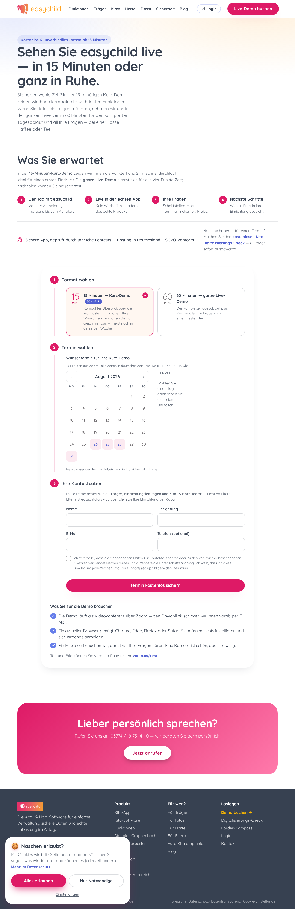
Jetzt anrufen (147, 753)
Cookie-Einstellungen (260, 901)
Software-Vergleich (132, 874)
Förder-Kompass (236, 828)
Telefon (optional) (173, 533)
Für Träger (178, 812)
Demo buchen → (236, 812)
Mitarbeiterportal (129, 843)
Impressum (177, 901)
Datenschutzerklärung (176, 563)
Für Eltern (177, 835)
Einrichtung (167, 508)
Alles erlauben (38, 880)
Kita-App (122, 812)
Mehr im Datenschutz (30, 866)
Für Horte (177, 828)
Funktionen (78, 8)
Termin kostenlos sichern (155, 585)
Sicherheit (165, 8)
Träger (100, 8)
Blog (184, 8)
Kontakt (228, 843)
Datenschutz (198, 901)
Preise (120, 866)
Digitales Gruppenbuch (135, 835)
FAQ (118, 882)
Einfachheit (124, 858)
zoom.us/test (145, 655)
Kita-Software (127, 820)
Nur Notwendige (96, 880)
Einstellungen (67, 894)
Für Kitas (176, 820)
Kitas (115, 8)
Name (71, 508)
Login (226, 835)
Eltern (146, 8)
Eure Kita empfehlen (187, 843)
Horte (130, 8)
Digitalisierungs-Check (242, 820)
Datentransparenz (226, 901)
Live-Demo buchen (253, 8)
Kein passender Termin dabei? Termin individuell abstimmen (112, 469)
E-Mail (71, 533)
